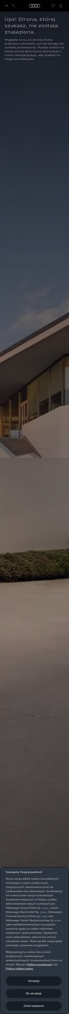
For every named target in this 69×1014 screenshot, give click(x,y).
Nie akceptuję (34, 993)
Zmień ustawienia (34, 1006)
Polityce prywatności (39, 964)
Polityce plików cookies (19, 968)
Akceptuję (33, 981)
